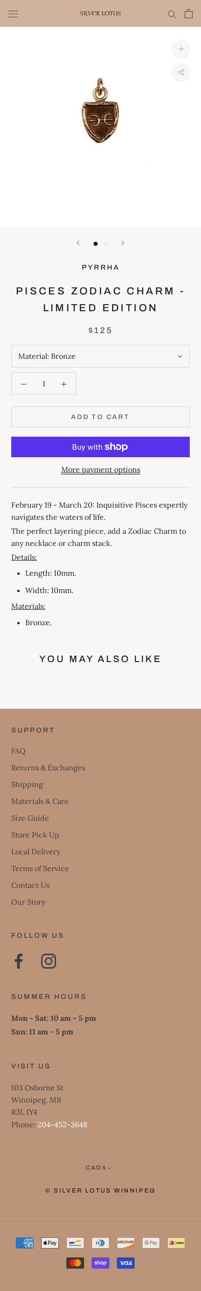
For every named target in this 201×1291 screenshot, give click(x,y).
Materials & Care (40, 801)
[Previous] (78, 243)
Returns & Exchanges (48, 767)
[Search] (172, 13)
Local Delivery (35, 851)
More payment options (100, 469)
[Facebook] (18, 961)
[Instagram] (48, 961)
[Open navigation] (13, 13)
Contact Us (30, 885)
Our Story (28, 902)
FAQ (18, 750)
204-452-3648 (62, 1124)
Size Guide (30, 818)
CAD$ (96, 1168)
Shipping (27, 784)
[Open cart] (189, 13)
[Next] (123, 243)
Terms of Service (40, 868)
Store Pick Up (35, 834)
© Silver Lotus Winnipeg (100, 1190)
